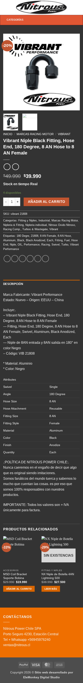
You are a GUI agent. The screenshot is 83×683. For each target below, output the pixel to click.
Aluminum (9, 240)
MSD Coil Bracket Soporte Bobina (15, 576)
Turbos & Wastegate (35, 229)
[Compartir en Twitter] (22, 258)
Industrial (44, 220)
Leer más (50, 589)
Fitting (59, 240)
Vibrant (64, 134)
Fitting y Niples (27, 220)
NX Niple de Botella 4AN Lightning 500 (58, 576)
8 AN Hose (64, 235)
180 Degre (23, 235)
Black (20, 240)
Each (50, 240)
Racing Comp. (12, 229)
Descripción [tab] (13, 284)
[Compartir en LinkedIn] (45, 258)
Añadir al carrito (46, 202)
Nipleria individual (36, 225)
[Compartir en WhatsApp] (7, 258)
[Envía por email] (30, 258)
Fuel (67, 240)
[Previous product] (15, 166)
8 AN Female (48, 235)
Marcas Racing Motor (35, 134)
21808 (34, 235)
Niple (13, 244)
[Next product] (7, 166)
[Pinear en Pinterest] (37, 258)
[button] (5, 7)
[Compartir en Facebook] (14, 258)
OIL (20, 244)
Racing (45, 244)
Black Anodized (35, 240)
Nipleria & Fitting (13, 225)
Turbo (64, 244)
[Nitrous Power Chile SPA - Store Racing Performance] (41, 7)
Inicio (7, 134)
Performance (32, 244)
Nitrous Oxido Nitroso (62, 225)
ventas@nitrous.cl (16, 645)
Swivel (56, 244)
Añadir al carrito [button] (19, 589)
